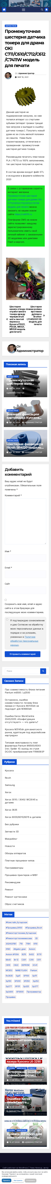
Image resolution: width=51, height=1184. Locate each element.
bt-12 (16, 960)
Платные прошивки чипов (19, 860)
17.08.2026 (14, 1080)
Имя (8, 551)
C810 (8, 965)
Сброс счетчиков (14, 904)
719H (28, 944)
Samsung (10, 785)
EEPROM (25, 965)
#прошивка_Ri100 (14, 928)
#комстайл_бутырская (16, 922)
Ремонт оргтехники (16, 896)
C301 (24, 960)
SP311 (17, 986)
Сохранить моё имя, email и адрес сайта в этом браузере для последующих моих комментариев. (24, 608)
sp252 (36, 981)
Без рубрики (12, 824)
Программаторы (14, 867)
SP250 (27, 981)
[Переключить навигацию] (24, 9)
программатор (34, 992)
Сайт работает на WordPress (16, 1168)
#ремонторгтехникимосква (19, 938)
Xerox (8, 792)
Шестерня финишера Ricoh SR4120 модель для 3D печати (25, 447)
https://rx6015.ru (23, 214)
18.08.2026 (14, 1045)
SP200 (18, 981)
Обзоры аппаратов (15, 853)
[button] (42, 9)
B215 (24, 954)
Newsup (38, 1168)
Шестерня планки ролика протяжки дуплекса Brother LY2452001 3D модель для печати (33, 316)
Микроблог (11, 838)
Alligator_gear (19, 949)
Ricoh (8, 777)
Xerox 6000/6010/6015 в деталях (23, 817)
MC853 (9, 970)
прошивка (10, 997)
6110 (35, 944)
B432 (31, 954)
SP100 (26, 976)
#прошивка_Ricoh (33, 928)
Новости (10, 846)
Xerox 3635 (11, 809)
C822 (16, 965)
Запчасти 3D (11, 26)
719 (21, 944)
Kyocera (9, 770)
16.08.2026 (14, 1107)
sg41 (18, 976)
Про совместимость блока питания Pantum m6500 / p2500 (25, 1040)
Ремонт (9, 889)
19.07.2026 (14, 1142)
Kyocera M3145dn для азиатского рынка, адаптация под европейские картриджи (25, 732)
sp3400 (9, 992)
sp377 (35, 986)
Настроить (18, 1180)
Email (8, 567)
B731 (39, 954)
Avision (32, 949)
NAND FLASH (21, 970)
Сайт (7, 583)
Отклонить (30, 1180)
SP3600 (20, 992)
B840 (8, 960)
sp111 (34, 976)
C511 (39, 960)
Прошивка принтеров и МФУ (21, 875)
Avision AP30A (12, 954)
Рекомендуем (12, 882)
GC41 (35, 965)
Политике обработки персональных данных (24, 641)
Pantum (33, 970)
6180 (8, 949)
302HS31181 (11, 944)
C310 (31, 960)
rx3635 (9, 976)
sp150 (8, 981)
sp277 (9, 986)
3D (36, 938)
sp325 (26, 986)
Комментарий (13, 495)
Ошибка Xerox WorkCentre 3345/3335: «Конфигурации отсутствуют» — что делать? (21, 719)
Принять (6, 1180)
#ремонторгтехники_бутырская (21, 933)
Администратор (26, 73)
